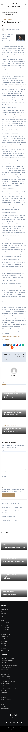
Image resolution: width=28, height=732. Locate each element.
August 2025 (4, 609)
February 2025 (5, 623)
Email (4, 477)
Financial (3, 672)
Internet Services (5, 683)
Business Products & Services (10, 558)
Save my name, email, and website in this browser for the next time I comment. (13, 490)
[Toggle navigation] (2, 4)
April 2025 (3, 618)
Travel (4, 544)
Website (4, 482)
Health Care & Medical (7, 679)
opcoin (8, 29)
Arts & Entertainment (8, 591)
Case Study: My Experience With (11, 336)
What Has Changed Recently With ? (11, 503)
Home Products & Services (9, 574)
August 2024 (4, 636)
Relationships (4, 695)
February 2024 (5, 650)
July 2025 (3, 611)
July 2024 (3, 639)
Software (3, 697)
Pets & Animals (5, 690)
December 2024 (5, 627)
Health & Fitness (5, 676)
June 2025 (4, 613)
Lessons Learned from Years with (11, 520)
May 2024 (3, 643)
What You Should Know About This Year (13, 507)
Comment (5, 450)
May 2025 (3, 616)
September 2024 (5, 634)
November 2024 (5, 629)
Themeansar (14, 730)
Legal (2, 685)
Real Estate (4, 692)
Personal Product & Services (8, 688)
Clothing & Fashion (6, 667)
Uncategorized (5, 706)
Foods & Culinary (5, 674)
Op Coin (13, 4)
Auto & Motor (4, 663)
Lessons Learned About (8, 516)
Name (4, 471)
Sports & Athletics (6, 699)
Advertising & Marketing (8, 19)
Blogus (22, 727)
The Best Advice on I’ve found (12, 412)
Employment (4, 669)
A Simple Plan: (6, 339)
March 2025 (4, 620)
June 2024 (4, 641)
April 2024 (3, 645)
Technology (4, 702)
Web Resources (5, 708)
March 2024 (4, 648)
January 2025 (4, 625)
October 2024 (4, 632)
